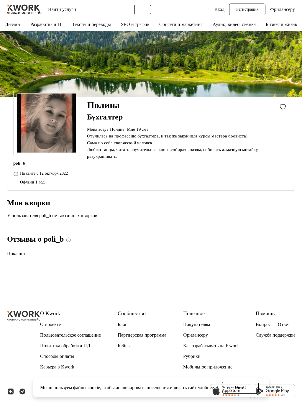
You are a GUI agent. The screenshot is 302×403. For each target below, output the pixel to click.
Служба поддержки (275, 335)
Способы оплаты (57, 356)
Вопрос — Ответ (273, 324)
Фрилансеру (282, 9)
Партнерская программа (142, 335)
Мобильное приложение (207, 366)
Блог (122, 324)
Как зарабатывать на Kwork (211, 345)
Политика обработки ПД (65, 345)
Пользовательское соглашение (70, 335)
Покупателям (196, 324)
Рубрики (192, 356)
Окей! (240, 387)
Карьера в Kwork (57, 366)
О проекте (50, 324)
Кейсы (124, 345)
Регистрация (247, 9)
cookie (94, 387)
